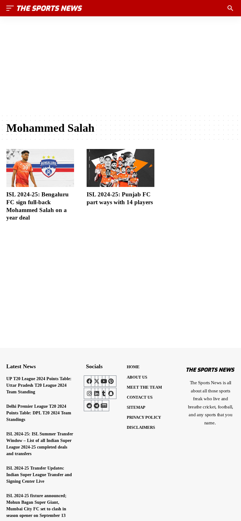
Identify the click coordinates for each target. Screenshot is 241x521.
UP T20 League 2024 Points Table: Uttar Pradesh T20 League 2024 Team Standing (39, 385)
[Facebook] (89, 381)
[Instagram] (89, 393)
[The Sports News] (49, 8)
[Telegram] (96, 405)
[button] (11, 8)
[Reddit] (89, 405)
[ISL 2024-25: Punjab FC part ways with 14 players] (120, 168)
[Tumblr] (103, 393)
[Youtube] (103, 381)
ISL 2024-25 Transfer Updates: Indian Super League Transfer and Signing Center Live (39, 475)
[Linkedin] (96, 393)
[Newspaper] (103, 405)
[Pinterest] (110, 381)
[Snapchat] (110, 393)
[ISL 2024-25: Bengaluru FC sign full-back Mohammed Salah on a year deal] (40, 168)
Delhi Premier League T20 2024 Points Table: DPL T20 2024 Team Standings (38, 413)
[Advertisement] (120, 65)
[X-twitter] (96, 381)
